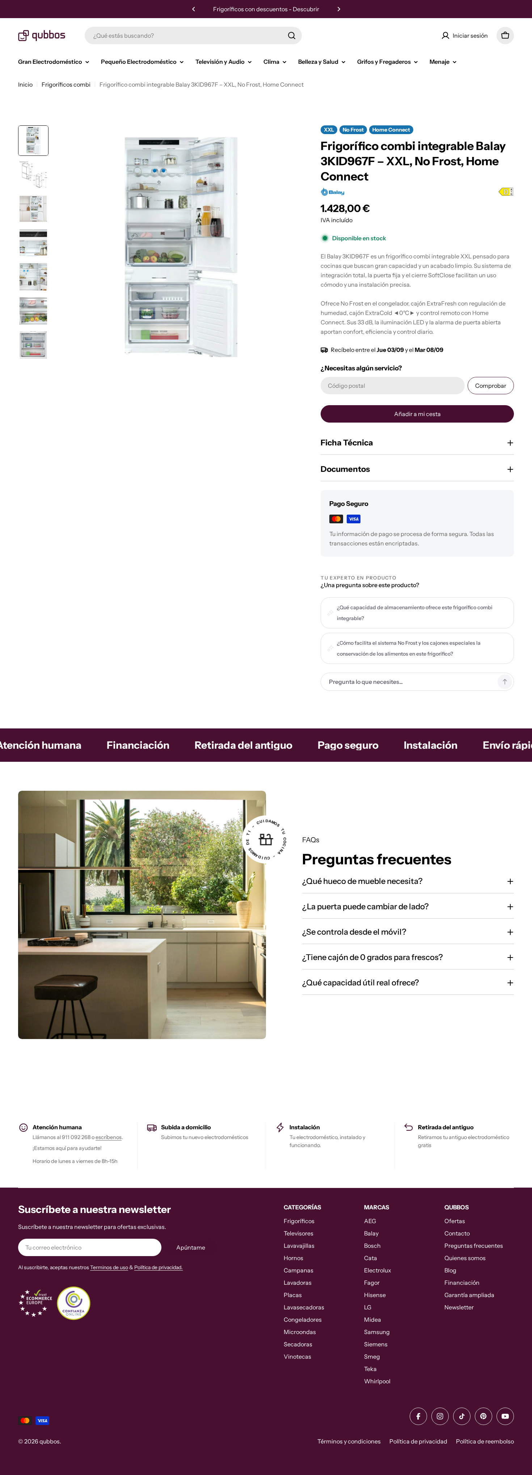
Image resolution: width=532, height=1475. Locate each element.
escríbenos (109, 1137)
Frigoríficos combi (66, 84)
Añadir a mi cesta (417, 413)
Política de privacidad (418, 1441)
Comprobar (490, 385)
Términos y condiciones (349, 1441)
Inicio (25, 84)
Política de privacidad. (158, 1267)
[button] (193, 9)
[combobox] (193, 35)
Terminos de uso (109, 1267)
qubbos (49, 1441)
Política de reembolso (485, 1441)
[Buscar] (291, 35)
